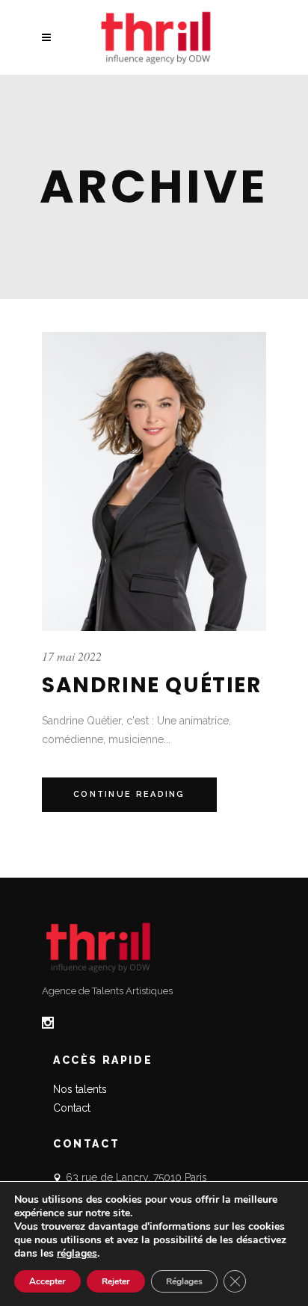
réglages (77, 1253)
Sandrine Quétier (152, 685)
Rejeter (116, 1281)
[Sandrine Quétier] (154, 481)
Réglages (184, 1281)
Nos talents (80, 1089)
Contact (71, 1108)
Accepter (47, 1281)
